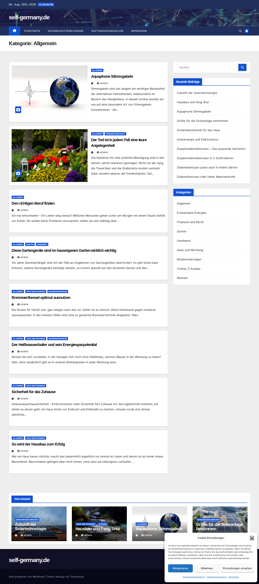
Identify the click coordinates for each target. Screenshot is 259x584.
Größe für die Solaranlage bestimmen (202, 121)
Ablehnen (207, 568)
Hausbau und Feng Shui (193, 102)
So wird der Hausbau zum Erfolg (38, 444)
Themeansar (77, 576)
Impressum (233, 577)
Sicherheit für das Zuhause (33, 392)
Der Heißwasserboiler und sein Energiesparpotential (54, 344)
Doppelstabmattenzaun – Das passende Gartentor (211, 148)
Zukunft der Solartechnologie (197, 93)
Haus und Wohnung (35, 291)
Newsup (60, 576)
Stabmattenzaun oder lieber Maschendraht (206, 176)
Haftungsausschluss (217, 577)
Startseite (32, 31)
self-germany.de (29, 17)
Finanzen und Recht (115, 134)
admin (104, 83)
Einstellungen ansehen (237, 568)
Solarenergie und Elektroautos (197, 139)
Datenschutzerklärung (194, 577)
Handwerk (42, 244)
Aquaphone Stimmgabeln (112, 76)
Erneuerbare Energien (191, 212)
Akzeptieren (180, 568)
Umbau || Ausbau (188, 268)
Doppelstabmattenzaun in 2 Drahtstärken (205, 158)
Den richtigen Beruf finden (33, 203)
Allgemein (97, 70)
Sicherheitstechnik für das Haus (198, 130)
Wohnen (182, 278)
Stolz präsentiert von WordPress (27, 576)
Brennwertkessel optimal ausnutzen (41, 297)
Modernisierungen (57, 291)
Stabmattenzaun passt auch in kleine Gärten (207, 167)
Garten (30, 244)
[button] (252, 538)
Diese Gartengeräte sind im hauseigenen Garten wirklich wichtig (64, 250)
